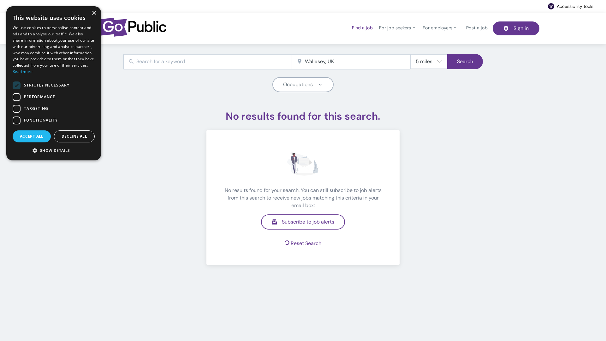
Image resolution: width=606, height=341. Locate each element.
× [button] (94, 13)
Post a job (477, 28)
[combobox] (207, 61)
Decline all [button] (74, 136)
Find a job (362, 28)
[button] (54, 150)
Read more (23, 71)
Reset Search (306, 243)
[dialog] (53, 83)
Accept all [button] (32, 136)
